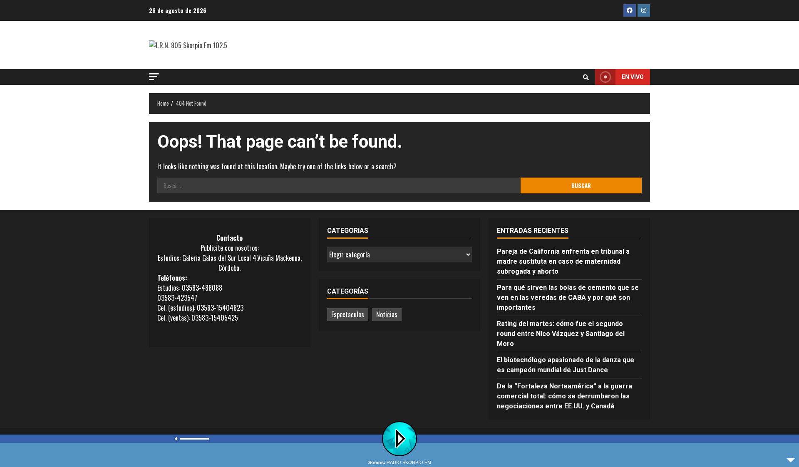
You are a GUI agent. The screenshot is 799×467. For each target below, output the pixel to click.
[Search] (586, 77)
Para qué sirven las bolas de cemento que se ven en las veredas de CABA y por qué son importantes (568, 297)
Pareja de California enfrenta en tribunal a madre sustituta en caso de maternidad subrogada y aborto (563, 261)
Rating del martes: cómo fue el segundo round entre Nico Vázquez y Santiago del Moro (561, 334)
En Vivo (633, 77)
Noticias (386, 314)
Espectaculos (347, 314)
